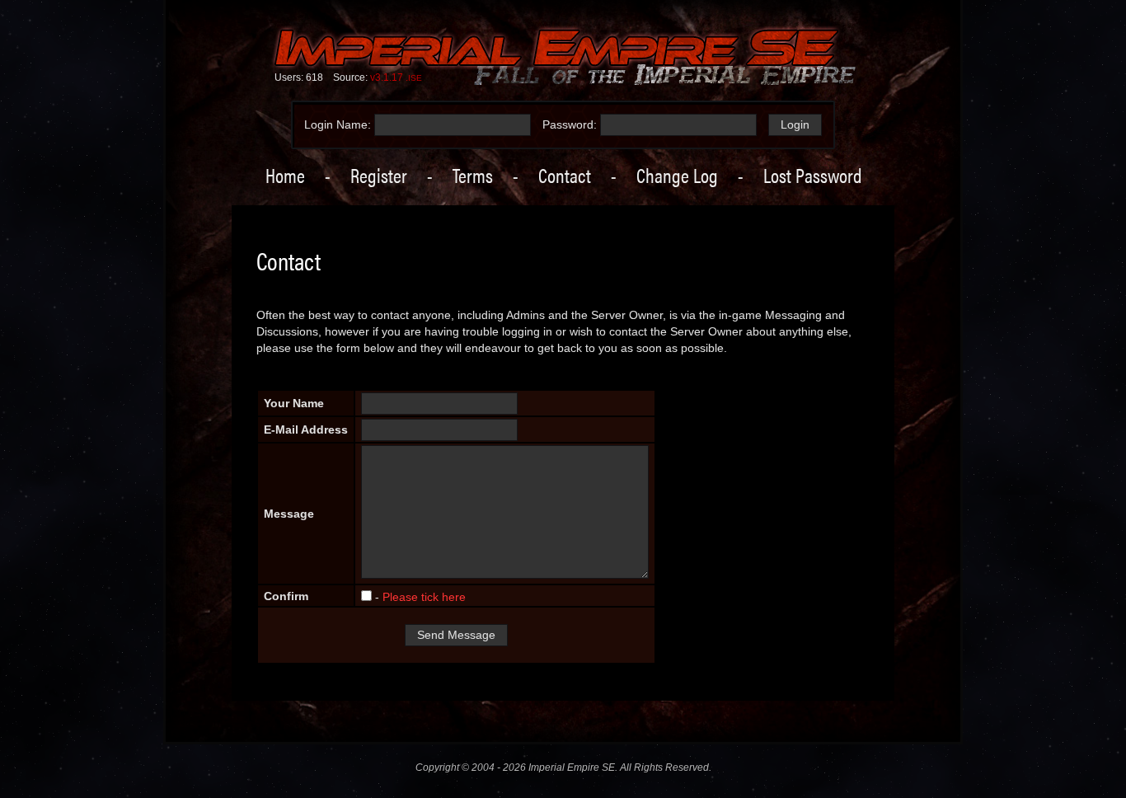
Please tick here (424, 596)
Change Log (677, 175)
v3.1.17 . (396, 77)
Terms (473, 175)
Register (378, 175)
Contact (564, 175)
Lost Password (812, 175)
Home (285, 175)
